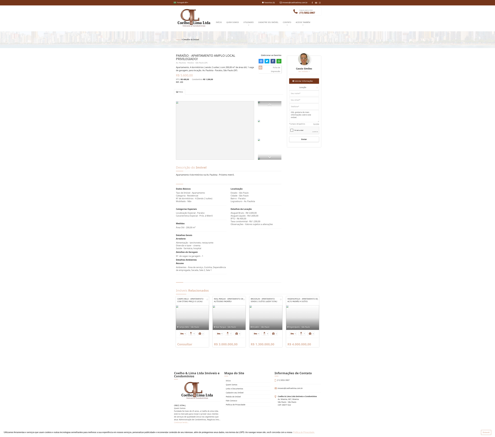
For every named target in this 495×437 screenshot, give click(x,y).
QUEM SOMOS (232, 22)
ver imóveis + (304, 71)
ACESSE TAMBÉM (303, 22)
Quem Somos (231, 384)
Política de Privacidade (235, 404)
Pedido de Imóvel (233, 396)
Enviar (304, 139)
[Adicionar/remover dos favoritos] (207, 299)
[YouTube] (316, 3)
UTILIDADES (248, 22)
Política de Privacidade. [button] (304, 432)
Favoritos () (269, 2)
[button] (269, 104)
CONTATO (287, 22)
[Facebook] (312, 3)
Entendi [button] (486, 432)
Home (178, 39)
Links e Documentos (234, 388)
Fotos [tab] (180, 92)
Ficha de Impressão (275, 69)
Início (228, 380)
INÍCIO (219, 22)
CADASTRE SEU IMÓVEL (268, 22)
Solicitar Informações (303, 81)
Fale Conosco (231, 400)
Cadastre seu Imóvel (234, 392)
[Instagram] (319, 3)
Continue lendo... (181, 422)
